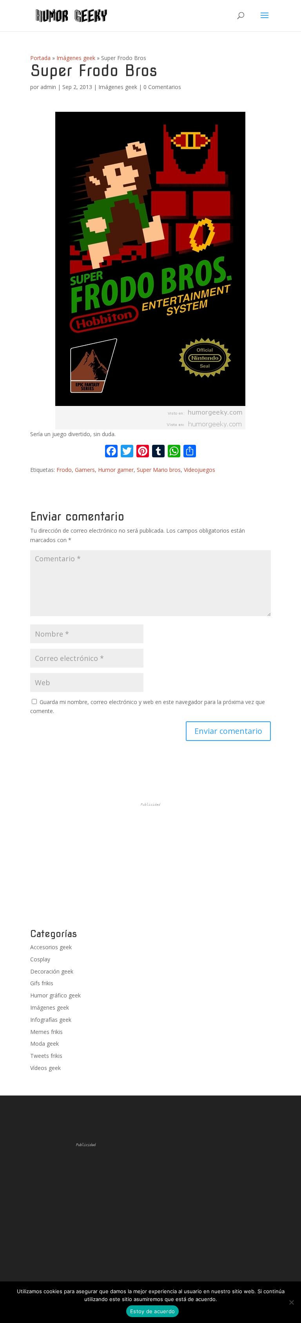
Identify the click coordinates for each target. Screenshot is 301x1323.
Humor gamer (116, 469)
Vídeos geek (45, 1068)
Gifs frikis (41, 983)
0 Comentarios (162, 87)
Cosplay (40, 959)
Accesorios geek (51, 947)
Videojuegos (199, 469)
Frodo (64, 469)
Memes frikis (46, 1031)
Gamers (85, 469)
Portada (40, 58)
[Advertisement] (150, 866)
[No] (291, 1302)
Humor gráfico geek (55, 995)
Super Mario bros (159, 469)
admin (48, 87)
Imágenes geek (75, 58)
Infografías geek (50, 1019)
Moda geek (44, 1043)
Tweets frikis (46, 1055)
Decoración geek (51, 971)
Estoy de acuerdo (152, 1311)
